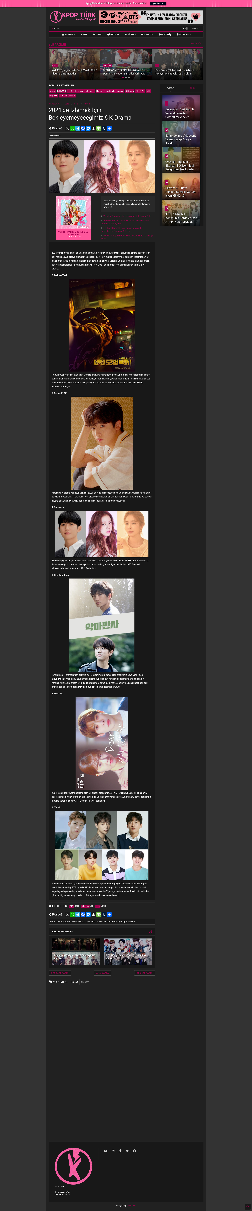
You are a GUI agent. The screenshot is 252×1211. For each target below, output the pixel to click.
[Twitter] (127, 1151)
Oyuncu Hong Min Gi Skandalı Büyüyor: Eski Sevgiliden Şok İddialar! (180, 165)
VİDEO (130, 34)
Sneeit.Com (131, 1206)
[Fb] (134, 1151)
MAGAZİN (148, 34)
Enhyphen (89, 91)
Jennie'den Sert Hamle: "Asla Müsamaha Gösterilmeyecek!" (180, 113)
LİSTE (98, 34)
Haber (99, 91)
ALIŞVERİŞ (166, 34)
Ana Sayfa (102, 973)
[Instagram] (113, 1151)
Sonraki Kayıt (60, 973)
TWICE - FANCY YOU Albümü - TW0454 (73, 233)
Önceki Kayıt (145, 973)
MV (148, 91)
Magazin (53, 95)
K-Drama (130, 91)
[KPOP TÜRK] (73, 22)
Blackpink (78, 91)
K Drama (88, 104)
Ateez (52, 91)
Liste (67, 104)
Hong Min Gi (109, 91)
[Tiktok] (120, 1151)
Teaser (72, 95)
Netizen (63, 95)
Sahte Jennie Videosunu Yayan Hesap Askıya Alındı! (180, 139)
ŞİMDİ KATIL (158, 3)
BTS (105, 65)
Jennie (120, 91)
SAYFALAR (183, 34)
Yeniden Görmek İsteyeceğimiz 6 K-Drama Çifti (127, 216)
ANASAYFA (69, 34)
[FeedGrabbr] (83, 227)
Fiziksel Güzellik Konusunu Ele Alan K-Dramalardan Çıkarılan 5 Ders (121, 230)
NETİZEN (114, 34)
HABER (84, 34)
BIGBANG (55, 65)
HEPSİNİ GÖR (196, 43)
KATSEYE (140, 91)
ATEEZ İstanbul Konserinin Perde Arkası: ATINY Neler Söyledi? (181, 217)
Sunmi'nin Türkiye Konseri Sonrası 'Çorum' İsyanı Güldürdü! (180, 191)
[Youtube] (105, 1151)
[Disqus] (102, 1023)
